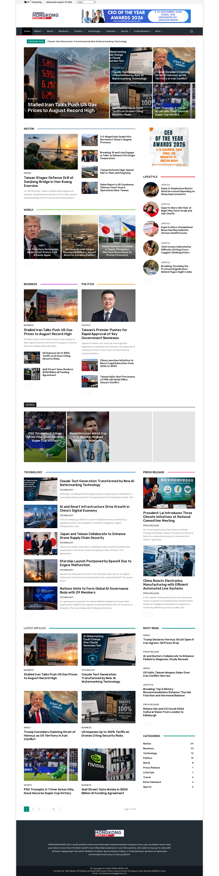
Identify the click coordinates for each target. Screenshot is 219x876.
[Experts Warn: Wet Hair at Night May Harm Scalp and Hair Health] (151, 209)
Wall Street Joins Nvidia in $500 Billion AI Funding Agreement (57, 372)
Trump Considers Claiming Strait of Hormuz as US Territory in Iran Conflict (87, 41)
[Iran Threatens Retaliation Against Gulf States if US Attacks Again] (42, 237)
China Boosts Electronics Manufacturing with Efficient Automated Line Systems (165, 584)
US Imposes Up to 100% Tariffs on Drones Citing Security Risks (56, 356)
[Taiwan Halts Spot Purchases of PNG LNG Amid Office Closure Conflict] (90, 381)
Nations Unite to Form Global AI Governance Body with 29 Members (94, 590)
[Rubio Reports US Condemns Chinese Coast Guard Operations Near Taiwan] (90, 188)
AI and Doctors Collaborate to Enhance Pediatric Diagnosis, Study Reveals (168, 657)
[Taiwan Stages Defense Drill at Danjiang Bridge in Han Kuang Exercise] (51, 152)
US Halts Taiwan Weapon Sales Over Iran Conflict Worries (166, 674)
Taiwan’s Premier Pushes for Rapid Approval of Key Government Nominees (104, 334)
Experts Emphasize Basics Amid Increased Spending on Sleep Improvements (178, 191)
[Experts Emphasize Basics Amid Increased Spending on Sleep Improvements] (151, 190)
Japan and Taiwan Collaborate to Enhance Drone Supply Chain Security (93, 536)
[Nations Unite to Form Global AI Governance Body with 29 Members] (40, 598)
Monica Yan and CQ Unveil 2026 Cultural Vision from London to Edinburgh (163, 712)
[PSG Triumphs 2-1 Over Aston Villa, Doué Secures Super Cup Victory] (174, 101)
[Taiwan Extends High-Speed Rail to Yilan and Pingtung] (90, 172)
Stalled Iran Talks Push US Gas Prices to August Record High (48, 332)
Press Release (151, 525)
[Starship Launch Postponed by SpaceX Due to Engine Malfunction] (40, 571)
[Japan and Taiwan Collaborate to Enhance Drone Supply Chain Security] (40, 543)
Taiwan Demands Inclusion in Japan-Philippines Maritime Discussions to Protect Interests (117, 251)
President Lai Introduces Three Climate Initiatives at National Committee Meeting (167, 517)
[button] (191, 31)
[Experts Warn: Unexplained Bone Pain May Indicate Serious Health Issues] (151, 228)
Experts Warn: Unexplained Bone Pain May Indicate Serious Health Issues (177, 230)
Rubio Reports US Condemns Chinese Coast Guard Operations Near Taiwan (117, 187)
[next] (190, 41)
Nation (27, 173)
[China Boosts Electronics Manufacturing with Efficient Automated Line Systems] (169, 560)
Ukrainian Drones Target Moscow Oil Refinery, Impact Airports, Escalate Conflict (79, 252)
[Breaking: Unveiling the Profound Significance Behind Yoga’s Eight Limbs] (151, 267)
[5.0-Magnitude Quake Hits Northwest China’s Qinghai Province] (90, 140)
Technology (118, 68)
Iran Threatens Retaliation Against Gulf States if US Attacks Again (42, 252)
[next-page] (31, 264)
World (158, 68)
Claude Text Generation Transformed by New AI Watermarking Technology (97, 483)
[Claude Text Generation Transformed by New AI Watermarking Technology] (131, 65)
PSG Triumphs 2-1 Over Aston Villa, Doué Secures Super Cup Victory (49, 791)
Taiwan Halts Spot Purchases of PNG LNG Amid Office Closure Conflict (117, 379)
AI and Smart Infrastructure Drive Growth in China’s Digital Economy (94, 508)
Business (33, 99)
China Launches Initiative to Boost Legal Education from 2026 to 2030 (117, 363)
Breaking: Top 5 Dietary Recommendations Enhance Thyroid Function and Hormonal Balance (167, 692)
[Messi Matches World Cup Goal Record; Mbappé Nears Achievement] (88, 436)
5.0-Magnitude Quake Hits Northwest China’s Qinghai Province (116, 139)
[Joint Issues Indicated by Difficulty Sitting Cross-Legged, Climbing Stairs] (151, 248)
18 (53, 809)
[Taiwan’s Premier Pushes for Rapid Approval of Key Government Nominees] (108, 305)
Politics (86, 325)
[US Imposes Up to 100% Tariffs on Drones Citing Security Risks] (131, 101)
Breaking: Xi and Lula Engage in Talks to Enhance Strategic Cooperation (117, 155)
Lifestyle (165, 185)
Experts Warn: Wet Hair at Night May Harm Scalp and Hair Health (176, 210)
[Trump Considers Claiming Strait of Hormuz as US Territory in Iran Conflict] (174, 65)
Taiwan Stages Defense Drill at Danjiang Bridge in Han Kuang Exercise (48, 182)
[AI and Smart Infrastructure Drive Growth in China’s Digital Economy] (40, 516)
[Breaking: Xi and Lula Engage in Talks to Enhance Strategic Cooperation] (90, 156)
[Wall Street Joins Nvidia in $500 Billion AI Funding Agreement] (32, 374)
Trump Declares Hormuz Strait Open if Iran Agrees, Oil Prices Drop (168, 641)
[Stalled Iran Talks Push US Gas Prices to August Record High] (66, 83)
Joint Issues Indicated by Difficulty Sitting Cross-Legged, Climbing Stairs (176, 249)
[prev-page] (26, 264)
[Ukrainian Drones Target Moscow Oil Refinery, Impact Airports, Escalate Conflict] (79, 237)
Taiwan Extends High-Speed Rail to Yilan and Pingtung (117, 171)
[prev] (185, 41)
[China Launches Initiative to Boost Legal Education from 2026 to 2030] (90, 365)
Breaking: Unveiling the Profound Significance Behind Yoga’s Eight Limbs (176, 269)
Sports (158, 104)
